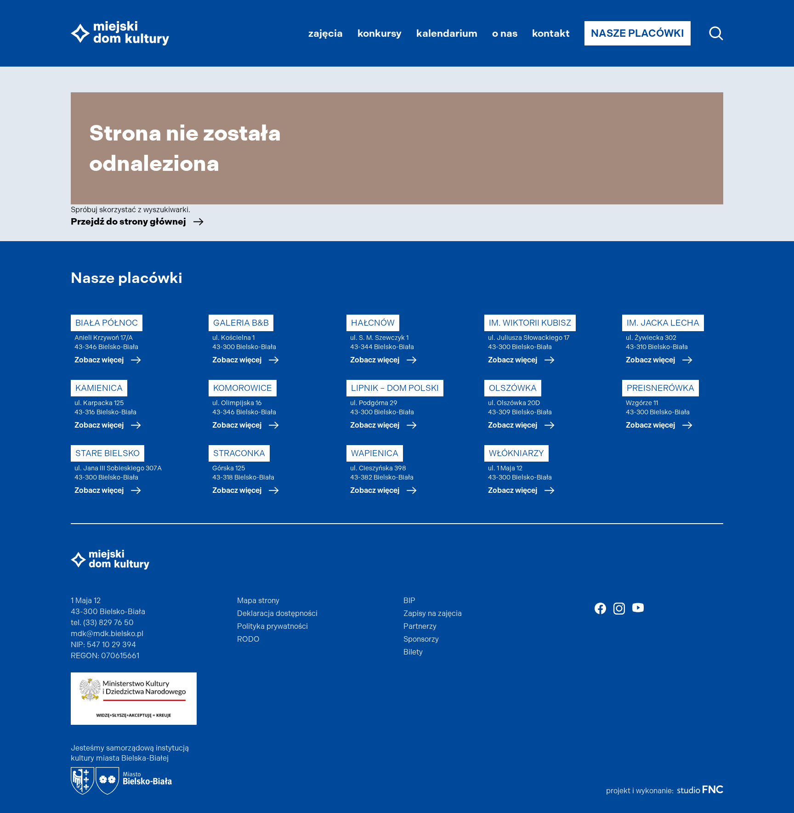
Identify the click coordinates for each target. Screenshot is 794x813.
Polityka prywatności (272, 626)
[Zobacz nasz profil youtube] (638, 607)
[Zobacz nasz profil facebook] (600, 608)
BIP (409, 600)
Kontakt (551, 33)
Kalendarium (446, 33)
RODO (248, 639)
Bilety (413, 652)
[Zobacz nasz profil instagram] (619, 609)
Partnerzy (420, 626)
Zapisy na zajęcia (432, 613)
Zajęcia (325, 33)
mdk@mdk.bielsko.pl (107, 633)
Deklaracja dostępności (277, 613)
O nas (504, 33)
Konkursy (379, 33)
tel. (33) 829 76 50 (102, 622)
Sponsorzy (421, 639)
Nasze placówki (637, 33)
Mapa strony (258, 600)
